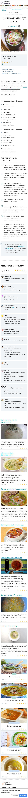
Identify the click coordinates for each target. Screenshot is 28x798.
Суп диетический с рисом (11, 595)
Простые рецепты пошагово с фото (5, 2)
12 (2, 64)
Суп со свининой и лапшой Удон (14, 489)
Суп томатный (16, 7)
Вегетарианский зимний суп (12, 525)
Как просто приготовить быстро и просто (7, 783)
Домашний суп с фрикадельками (7, 454)
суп (13, 307)
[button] (26, 2)
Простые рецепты (23, 7)
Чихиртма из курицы (9, 626)
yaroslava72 (14, 26)
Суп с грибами (20, 8)
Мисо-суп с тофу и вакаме (11, 557)
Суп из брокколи (18, 8)
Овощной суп (25, 7)
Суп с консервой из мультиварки (9, 421)
